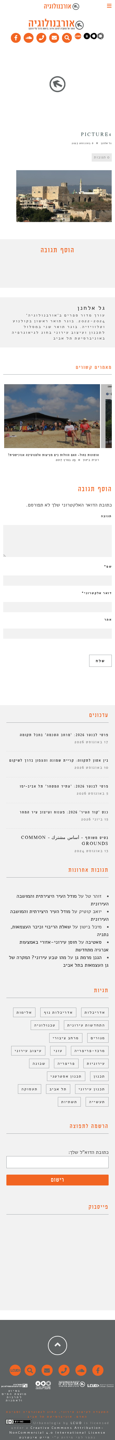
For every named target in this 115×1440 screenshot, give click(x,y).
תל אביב (58, 1089)
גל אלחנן (106, 143)
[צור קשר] (63, 1374)
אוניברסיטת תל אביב (50, 1416)
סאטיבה (94, 942)
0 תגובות (102, 157)
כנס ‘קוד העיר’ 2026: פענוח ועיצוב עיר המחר (64, 812)
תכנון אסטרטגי (66, 1076)
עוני (58, 1050)
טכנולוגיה (45, 1025)
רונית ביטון (91, 460)
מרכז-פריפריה (89, 1050)
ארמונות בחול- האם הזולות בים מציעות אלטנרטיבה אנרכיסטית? (53, 455)
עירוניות (96, 1063)
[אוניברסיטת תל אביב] (93, 38)
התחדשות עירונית (86, 1025)
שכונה (39, 1063)
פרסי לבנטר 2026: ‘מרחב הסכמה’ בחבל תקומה (64, 735)
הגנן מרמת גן (88, 957)
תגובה (106, 516)
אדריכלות (95, 1012)
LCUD (76, 1423)
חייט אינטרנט (34, 1437)
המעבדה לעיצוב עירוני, (83, 1412)
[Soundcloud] (28, 36)
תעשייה (97, 1101)
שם (108, 566)
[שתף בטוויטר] (53, 272)
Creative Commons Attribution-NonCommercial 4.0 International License (57, 1430)
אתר (108, 619)
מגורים (98, 1037)
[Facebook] (16, 36)
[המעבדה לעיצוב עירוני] (77, 38)
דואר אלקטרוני (97, 593)
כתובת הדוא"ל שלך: (88, 1152)
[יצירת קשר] (41, 36)
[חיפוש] (67, 36)
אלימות (24, 1012)
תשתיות (69, 1101)
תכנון (99, 1076)
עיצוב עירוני (28, 1050)
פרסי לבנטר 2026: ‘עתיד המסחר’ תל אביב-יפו (64, 786)
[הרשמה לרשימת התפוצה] (54, 36)
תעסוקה (29, 1089)
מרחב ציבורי (66, 1037)
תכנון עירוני (92, 1089)
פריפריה (66, 1063)
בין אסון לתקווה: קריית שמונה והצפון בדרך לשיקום (59, 760)
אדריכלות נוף (58, 1012)
